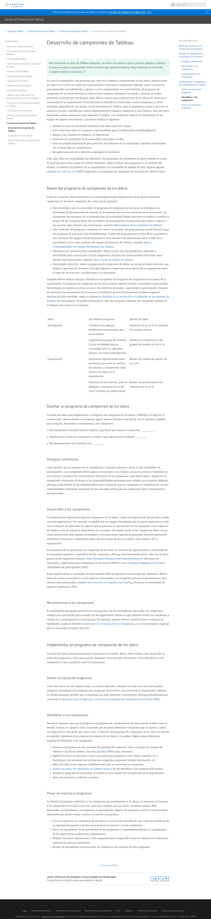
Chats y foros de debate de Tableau (113, 259)
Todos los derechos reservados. (52, 917)
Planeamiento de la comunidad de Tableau (138, 225)
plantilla (101, 751)
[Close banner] (207, 12)
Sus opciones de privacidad (172, 911)
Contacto (128, 911)
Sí (154, 879)
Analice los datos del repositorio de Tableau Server (81, 768)
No (163, 879)
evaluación (76, 71)
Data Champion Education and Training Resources (114, 558)
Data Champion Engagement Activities (143, 562)
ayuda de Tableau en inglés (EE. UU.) (131, 12)
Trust (118, 911)
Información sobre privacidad (68, 911)
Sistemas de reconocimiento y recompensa (109, 623)
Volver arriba (109, 865)
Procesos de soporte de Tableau (74, 31)
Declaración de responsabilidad (98, 911)
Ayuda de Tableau (15, 31)
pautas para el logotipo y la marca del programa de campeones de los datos (109, 699)
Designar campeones (191, 61)
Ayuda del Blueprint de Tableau (41, 31)
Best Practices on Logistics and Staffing (109, 582)
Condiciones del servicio (41, 911)
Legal (24, 911)
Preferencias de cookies (147, 911)
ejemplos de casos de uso (61, 171)
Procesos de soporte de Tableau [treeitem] (21, 123)
